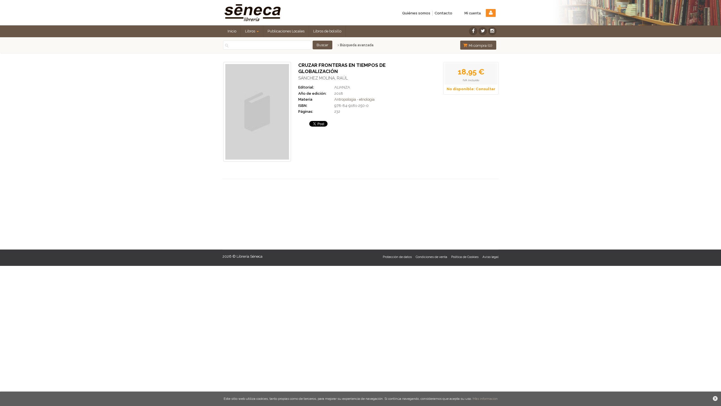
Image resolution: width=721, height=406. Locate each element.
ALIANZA (342, 87)
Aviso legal (490, 257)
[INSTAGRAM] (492, 31)
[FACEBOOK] (473, 31)
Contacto (443, 13)
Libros (250, 31)
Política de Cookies (465, 257)
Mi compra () (480, 45)
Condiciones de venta (431, 257)
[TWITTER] (483, 31)
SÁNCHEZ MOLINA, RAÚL (323, 78)
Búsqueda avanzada (356, 45)
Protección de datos (397, 257)
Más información (485, 399)
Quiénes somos (416, 13)
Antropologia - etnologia (354, 99)
